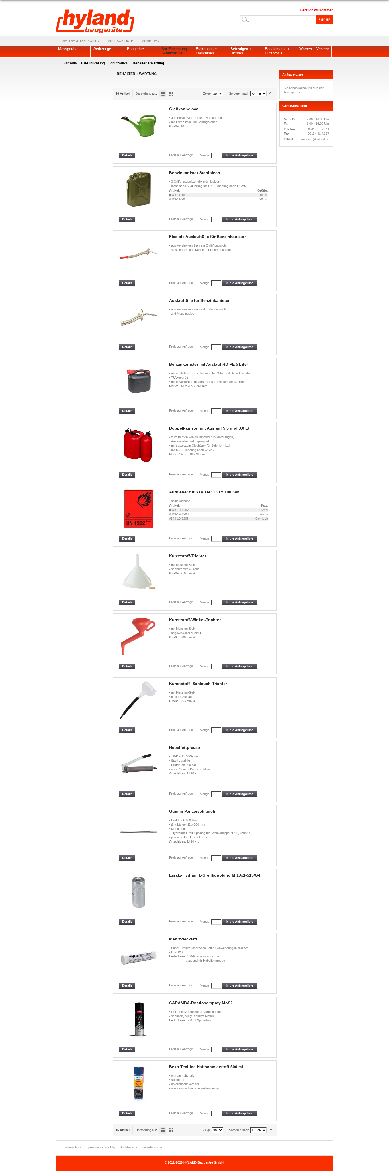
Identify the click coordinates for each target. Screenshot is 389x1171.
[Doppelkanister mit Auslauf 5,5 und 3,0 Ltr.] (139, 449)
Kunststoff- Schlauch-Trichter (198, 683)
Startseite (69, 63)
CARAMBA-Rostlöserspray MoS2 (201, 1003)
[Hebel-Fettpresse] (139, 768)
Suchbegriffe (128, 1147)
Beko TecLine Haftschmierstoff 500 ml (206, 1066)
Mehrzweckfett (183, 939)
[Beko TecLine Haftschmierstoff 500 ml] (139, 1087)
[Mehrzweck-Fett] (139, 959)
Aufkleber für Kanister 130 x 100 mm (204, 492)
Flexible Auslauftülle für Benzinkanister (207, 236)
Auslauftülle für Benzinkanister (199, 300)
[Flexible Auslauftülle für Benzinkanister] (139, 257)
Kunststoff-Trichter (187, 556)
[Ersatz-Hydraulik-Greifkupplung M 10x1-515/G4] (139, 896)
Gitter (171, 93)
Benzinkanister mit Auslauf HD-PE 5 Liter (208, 364)
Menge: (205, 155)
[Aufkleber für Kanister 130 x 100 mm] (139, 512)
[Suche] (323, 19)
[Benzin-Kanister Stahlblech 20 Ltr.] (139, 193)
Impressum (93, 1147)
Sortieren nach (239, 93)
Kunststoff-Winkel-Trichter (195, 619)
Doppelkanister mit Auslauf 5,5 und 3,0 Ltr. (210, 428)
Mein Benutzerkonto (80, 40)
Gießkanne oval (184, 109)
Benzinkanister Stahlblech (194, 172)
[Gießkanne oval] (139, 129)
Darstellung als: (146, 93)
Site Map (110, 1147)
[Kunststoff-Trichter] (139, 576)
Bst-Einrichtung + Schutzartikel (104, 63)
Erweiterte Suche (150, 1147)
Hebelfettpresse (184, 747)
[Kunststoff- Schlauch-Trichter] (139, 704)
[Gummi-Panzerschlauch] (139, 832)
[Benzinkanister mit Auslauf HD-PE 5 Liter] (139, 385)
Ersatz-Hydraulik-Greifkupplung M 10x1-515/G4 (214, 875)
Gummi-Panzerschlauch (192, 811)
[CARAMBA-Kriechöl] (139, 1023)
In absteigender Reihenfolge (271, 93)
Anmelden (150, 40)
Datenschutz (72, 1147)
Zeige (207, 93)
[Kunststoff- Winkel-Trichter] (139, 640)
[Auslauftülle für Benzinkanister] (139, 321)
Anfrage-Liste (120, 40)
